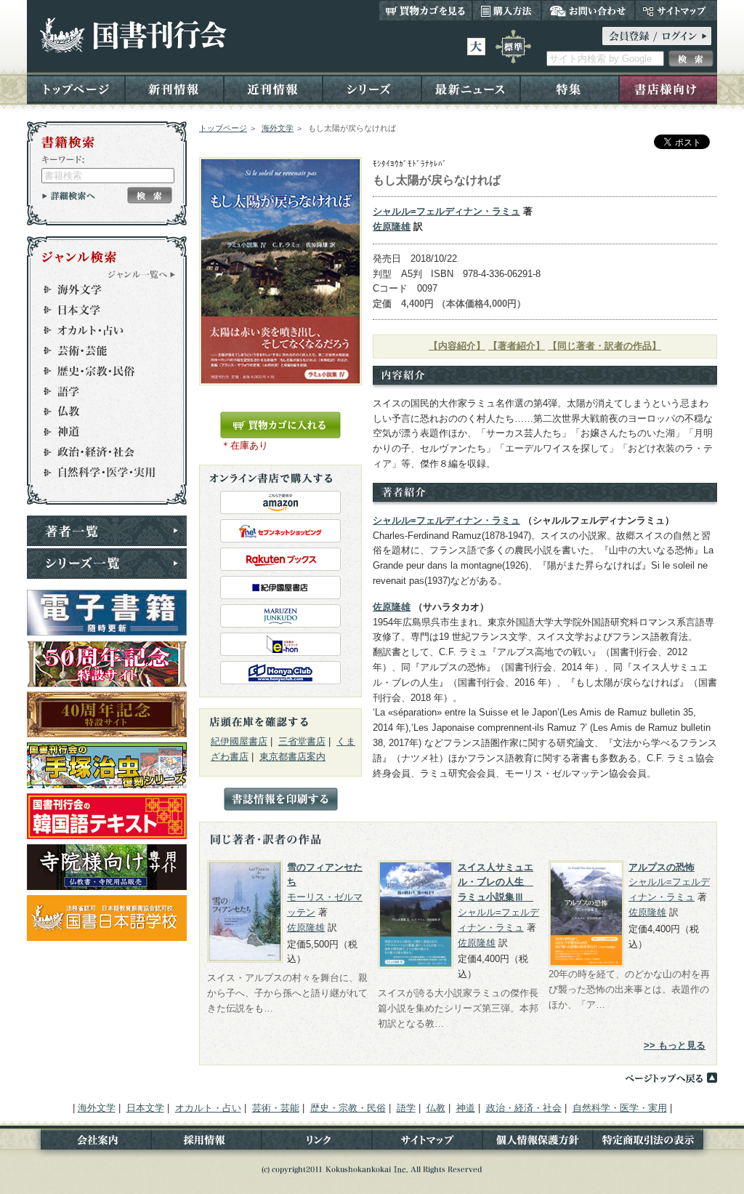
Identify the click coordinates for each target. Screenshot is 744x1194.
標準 (513, 46)
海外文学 (278, 128)
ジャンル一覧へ (142, 274)
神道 (100, 432)
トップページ (76, 88)
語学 (100, 391)
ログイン (656, 36)
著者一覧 (107, 531)
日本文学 (100, 310)
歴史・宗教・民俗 (100, 371)
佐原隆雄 (392, 226)
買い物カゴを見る (425, 10)
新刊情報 (174, 88)
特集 (569, 88)
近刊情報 (273, 88)
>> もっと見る (674, 1045)
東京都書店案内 (292, 756)
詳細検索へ (68, 196)
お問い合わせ (588, 10)
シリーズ (372, 88)
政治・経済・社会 (100, 452)
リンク (317, 1143)
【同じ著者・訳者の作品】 (604, 345)
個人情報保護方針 (537, 1143)
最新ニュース (470, 88)
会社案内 (89, 1143)
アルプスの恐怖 (661, 867)
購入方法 (506, 10)
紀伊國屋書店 (239, 741)
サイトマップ (676, 10)
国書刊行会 (133, 35)
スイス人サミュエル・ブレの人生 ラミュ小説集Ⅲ (495, 882)
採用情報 (206, 1143)
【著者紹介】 (516, 345)
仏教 (100, 411)
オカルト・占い (100, 330)
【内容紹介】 (457, 345)
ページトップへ (670, 1078)
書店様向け (668, 88)
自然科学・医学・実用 (100, 472)
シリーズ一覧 (107, 563)
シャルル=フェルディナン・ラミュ (446, 211)
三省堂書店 (302, 741)
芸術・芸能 (100, 350)
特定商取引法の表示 (655, 1143)
